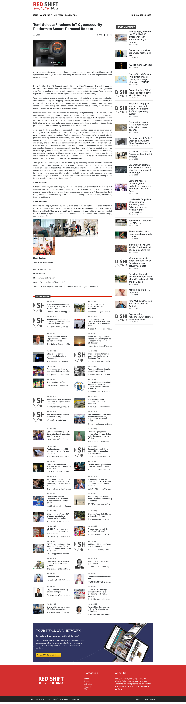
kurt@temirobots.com (42, 269)
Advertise (88, 684)
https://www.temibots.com (44, 278)
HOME (35, 15)
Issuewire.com (61, 86)
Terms (137, 699)
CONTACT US (71, 15)
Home (86, 678)
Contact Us (87, 688)
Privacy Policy (149, 699)
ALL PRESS (58, 15)
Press (86, 681)
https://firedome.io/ (87, 86)
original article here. (90, 286)
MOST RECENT (46, 15)
